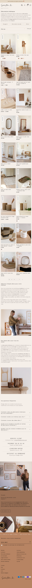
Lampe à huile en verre (6, 109)
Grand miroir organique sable (23, 273)
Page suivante (22, 279)
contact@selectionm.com (20, 440)
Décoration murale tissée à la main (23, 110)
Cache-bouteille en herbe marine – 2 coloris (22, 217)
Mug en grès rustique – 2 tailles (7, 83)
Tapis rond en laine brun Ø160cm (7, 274)
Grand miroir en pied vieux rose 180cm (22, 137)
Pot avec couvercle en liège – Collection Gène (8, 217)
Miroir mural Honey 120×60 (7, 136)
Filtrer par (3, 29)
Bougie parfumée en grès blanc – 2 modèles (23, 245)
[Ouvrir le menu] (30, 5)
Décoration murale (16, 24)
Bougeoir (5, 24)
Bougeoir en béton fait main (7, 55)
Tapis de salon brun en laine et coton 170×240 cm (23, 83)
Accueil (2, 8)
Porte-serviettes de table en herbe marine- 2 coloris (8, 245)
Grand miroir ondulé (5, 163)
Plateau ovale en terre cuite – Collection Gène (23, 190)
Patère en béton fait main (22, 55)
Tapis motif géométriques (22, 163)
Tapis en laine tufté (6, 189)
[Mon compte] (24, 5)
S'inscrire (30, 542)
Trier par (29, 28)
